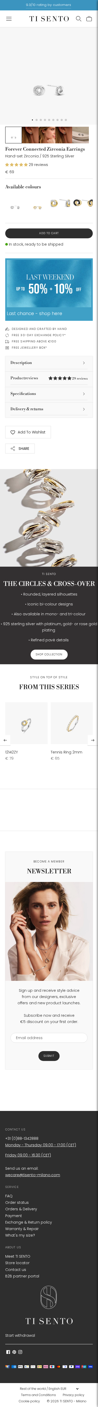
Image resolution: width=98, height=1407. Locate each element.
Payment (13, 1215)
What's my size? (20, 1235)
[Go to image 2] (30, 135)
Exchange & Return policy (28, 1222)
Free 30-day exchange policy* (39, 335)
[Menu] (9, 18)
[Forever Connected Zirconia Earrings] (15, 203)
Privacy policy (73, 1395)
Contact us (15, 1269)
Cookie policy (29, 1401)
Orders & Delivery (21, 1209)
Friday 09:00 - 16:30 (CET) (28, 1155)
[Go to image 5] (80, 135)
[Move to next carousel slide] (93, 740)
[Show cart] (89, 18)
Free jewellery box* (29, 348)
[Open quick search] (78, 18)
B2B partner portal (22, 1276)
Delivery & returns (26, 409)
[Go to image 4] (63, 135)
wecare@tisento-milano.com (32, 1175)
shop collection (49, 654)
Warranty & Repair (22, 1228)
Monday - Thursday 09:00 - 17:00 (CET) (40, 1145)
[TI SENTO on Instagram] (20, 1352)
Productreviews (49, 378)
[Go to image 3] (47, 135)
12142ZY (11, 752)
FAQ (9, 1196)
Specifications (23, 393)
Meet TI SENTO (17, 1256)
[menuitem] (40, 1395)
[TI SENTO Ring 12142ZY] (26, 723)
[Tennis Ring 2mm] (72, 723)
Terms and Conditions (38, 1395)
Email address (27, 1029)
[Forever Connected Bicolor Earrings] (38, 203)
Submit (49, 1056)
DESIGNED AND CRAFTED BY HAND (39, 329)
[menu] (49, 1389)
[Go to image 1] (13, 135)
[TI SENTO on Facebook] (8, 1352)
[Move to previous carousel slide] (5, 740)
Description (21, 362)
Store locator (17, 1262)
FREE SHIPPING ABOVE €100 (34, 341)
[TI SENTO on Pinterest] (14, 1352)
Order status (17, 1202)
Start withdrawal (20, 1335)
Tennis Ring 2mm (66, 752)
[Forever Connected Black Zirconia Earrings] (83, 203)
